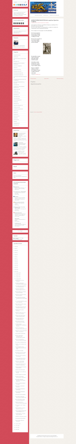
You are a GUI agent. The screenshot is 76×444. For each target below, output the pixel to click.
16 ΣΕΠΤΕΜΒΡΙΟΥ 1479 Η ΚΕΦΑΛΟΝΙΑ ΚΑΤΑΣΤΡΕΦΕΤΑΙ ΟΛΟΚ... (20, 348)
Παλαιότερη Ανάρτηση (60, 78)
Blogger (55, 435)
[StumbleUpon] (18, 5)
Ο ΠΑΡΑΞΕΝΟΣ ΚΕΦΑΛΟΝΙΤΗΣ (20, 418)
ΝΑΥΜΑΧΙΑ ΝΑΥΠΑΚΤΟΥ (18, 105)
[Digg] (24, 5)
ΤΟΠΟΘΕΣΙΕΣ (16, 123)
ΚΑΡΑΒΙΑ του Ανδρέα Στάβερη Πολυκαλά (21, 151)
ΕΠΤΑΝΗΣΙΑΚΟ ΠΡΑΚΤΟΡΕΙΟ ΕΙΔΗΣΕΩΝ (20, 76)
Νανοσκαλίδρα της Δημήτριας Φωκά (20, 342)
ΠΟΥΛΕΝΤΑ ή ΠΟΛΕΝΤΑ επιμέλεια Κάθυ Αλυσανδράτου (20, 295)
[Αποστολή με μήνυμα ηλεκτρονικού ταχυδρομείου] (31, 73)
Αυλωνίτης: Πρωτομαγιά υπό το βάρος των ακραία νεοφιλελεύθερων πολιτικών (20, 225)
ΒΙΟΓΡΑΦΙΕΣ (16, 61)
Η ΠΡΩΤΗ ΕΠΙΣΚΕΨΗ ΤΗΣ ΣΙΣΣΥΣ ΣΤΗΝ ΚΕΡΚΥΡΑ (20, 367)
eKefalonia (17, 186)
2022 (15, 254)
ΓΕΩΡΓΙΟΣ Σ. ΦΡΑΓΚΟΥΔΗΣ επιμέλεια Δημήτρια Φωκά (19, 362)
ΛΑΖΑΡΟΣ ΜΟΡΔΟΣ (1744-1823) (20, 374)
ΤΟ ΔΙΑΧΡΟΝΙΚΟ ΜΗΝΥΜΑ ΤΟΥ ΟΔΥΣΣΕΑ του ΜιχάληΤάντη (20, 364)
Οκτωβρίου (17, 276)
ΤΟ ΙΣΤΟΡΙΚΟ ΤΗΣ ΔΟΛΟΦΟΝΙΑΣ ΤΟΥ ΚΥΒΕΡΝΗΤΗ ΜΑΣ (20, 286)
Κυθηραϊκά (16, 196)
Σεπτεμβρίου (17, 278)
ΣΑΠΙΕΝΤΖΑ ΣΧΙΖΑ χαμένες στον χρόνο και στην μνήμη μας (20, 313)
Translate (20, 239)
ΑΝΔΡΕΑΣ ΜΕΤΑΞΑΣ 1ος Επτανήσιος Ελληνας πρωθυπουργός (21, 403)
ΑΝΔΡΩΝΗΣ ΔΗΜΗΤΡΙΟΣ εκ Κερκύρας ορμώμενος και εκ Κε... (20, 289)
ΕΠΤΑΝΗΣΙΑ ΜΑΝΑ (17, 71)
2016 (15, 265)
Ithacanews (17, 218)
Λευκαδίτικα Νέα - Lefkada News (20, 191)
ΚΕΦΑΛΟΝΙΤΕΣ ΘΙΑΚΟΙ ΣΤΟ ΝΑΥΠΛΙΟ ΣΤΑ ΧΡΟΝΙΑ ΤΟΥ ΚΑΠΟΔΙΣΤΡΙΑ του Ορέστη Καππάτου (22, 135)
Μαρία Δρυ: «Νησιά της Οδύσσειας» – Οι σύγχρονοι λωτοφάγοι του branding (20, 188)
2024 (16, 250)
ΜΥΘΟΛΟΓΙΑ (16, 103)
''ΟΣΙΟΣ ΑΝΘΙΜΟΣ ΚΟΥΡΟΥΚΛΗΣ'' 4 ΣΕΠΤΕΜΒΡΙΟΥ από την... (20, 411)
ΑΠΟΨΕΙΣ (15, 56)
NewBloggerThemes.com (54, 436)
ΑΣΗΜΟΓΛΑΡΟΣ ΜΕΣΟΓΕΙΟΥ (20, 369)
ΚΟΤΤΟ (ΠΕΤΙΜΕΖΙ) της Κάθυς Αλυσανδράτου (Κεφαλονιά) (20, 400)
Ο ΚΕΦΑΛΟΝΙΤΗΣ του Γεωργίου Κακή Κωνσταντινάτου (20, 408)
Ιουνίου (17, 427)
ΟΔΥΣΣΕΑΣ (15, 110)
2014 (15, 269)
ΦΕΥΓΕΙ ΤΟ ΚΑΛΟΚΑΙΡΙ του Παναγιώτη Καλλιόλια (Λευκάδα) (20, 340)
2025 (15, 248)
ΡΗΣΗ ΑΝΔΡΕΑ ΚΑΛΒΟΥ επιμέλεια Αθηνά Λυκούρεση (20, 304)
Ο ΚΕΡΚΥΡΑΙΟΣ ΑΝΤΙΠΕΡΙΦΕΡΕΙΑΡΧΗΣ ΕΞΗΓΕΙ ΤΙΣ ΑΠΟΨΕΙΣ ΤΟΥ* (22, 144)
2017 (15, 263)
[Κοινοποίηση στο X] (33, 73)
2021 (15, 256)
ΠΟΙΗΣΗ (15, 112)
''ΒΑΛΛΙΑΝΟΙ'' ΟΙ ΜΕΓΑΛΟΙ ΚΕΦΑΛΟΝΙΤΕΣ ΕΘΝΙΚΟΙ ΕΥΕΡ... (21, 397)
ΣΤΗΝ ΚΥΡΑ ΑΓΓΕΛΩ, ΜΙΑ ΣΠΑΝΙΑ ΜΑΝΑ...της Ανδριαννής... (21, 331)
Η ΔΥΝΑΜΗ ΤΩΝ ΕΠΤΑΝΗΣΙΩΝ (20, 394)
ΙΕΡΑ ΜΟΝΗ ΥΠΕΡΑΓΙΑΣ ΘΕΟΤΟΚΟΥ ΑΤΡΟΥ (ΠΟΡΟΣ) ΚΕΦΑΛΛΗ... (20, 380)
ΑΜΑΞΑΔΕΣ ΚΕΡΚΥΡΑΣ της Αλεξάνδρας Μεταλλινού (19, 319)
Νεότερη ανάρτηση (33, 78)
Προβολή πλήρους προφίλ (19, 47)
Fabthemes (41, 436)
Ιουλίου (17, 425)
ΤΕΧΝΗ (15, 121)
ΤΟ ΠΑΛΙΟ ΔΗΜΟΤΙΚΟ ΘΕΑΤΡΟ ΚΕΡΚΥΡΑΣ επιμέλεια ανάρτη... (20, 359)
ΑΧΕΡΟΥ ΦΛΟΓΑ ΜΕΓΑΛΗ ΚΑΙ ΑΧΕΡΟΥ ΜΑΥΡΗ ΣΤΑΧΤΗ (20, 316)
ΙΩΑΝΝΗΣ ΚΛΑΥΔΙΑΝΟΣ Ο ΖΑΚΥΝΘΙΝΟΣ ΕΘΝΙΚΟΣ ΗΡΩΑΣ (21, 284)
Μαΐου (17, 429)
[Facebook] (22, 5)
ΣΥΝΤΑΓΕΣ (15, 119)
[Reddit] (20, 5)
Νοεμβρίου (17, 274)
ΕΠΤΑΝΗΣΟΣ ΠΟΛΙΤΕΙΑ (43, 2)
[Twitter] (16, 5)
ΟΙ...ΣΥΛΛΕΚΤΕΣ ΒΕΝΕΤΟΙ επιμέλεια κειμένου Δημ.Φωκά (21, 302)
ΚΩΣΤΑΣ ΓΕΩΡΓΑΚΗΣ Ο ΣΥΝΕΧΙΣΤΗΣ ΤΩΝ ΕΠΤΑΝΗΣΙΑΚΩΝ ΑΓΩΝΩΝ (20, 336)
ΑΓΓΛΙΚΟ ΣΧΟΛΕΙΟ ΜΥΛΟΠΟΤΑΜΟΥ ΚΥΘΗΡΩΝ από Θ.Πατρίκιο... (21, 325)
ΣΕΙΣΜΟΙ (15, 117)
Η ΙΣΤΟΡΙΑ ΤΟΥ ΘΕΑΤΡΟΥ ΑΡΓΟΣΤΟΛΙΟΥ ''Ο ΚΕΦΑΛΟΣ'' (20, 377)
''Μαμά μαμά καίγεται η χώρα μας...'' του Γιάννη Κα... (20, 356)
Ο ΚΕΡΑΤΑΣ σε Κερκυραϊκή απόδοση (20, 416)
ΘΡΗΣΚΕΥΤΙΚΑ (16, 89)
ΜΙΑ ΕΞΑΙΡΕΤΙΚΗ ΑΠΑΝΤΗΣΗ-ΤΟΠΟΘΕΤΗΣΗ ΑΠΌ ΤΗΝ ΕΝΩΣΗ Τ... (21, 298)
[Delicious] (26, 5)
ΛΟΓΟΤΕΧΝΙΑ (16, 98)
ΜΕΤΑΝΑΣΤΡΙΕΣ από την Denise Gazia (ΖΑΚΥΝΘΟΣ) (20, 292)
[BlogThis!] (32, 73)
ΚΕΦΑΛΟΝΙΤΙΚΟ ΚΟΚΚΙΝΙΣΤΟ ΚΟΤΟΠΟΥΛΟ (20, 389)
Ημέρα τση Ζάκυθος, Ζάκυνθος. (19, 202)
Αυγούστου (17, 423)
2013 (15, 271)
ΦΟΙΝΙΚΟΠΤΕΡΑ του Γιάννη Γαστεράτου (19, 281)
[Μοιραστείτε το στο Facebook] (35, 73)
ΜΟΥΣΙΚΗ (15, 101)
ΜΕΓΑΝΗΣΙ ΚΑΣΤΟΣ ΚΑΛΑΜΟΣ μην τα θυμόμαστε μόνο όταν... (20, 353)
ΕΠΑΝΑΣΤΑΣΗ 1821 (17, 69)
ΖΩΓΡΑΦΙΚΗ (16, 84)
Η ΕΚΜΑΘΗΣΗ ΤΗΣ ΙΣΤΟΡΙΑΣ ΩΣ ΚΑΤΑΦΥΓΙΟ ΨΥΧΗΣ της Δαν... (20, 307)
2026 (16, 246)
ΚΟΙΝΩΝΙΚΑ (15, 94)
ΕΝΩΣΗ (15, 67)
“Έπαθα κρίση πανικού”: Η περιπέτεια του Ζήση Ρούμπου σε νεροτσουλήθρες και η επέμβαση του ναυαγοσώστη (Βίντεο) (20, 214)
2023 (15, 252)
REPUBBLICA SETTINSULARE (54, 15)
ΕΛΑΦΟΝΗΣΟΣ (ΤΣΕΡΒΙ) (19, 350)
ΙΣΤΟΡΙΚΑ (15, 91)
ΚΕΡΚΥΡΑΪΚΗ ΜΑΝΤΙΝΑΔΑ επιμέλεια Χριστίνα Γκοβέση (20, 322)
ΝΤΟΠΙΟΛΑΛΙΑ (16, 107)
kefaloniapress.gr (18, 212)
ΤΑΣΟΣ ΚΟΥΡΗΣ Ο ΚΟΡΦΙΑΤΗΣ (20, 333)
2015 (15, 267)
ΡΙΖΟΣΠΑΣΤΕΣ (16, 116)
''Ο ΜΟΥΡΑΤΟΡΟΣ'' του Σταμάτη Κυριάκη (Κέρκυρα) (20, 414)
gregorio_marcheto (20, 45)
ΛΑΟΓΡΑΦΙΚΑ (16, 96)
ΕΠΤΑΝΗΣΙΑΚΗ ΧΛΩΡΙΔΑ (18, 74)
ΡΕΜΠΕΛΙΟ (15, 114)
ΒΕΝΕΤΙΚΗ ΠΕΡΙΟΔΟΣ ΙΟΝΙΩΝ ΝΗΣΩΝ (20, 58)
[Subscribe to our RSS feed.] (14, 5)
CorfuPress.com (18, 223)
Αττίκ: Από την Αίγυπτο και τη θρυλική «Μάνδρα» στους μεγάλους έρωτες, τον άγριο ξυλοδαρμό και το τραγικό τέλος (20, 198)
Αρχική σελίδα (46, 15)
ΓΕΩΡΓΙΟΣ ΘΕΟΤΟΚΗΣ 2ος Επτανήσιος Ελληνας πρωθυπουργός (21, 328)
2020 (16, 258)
